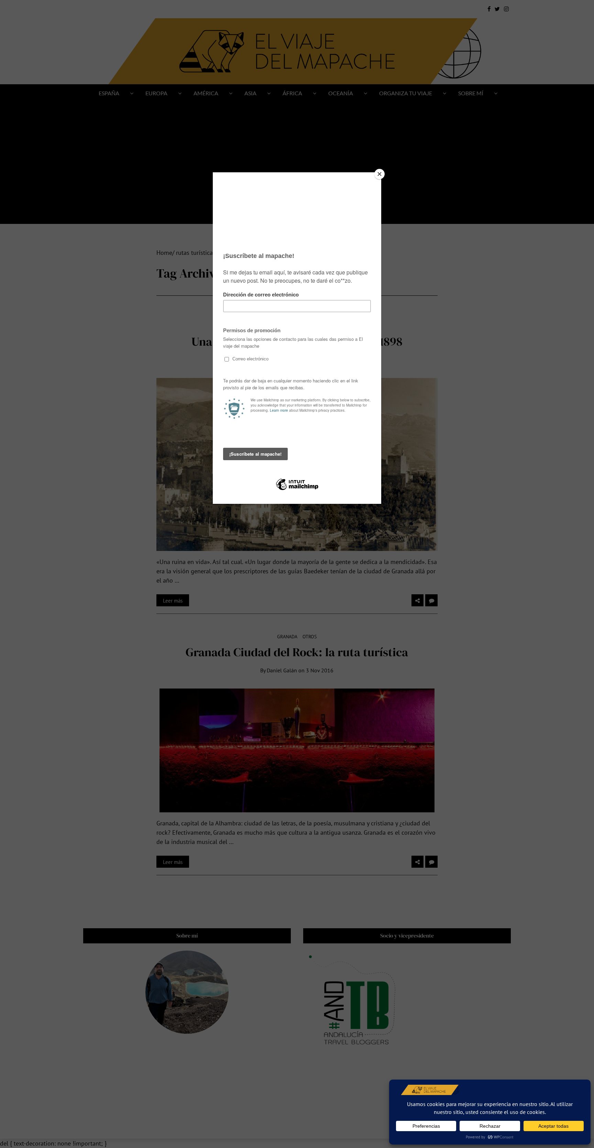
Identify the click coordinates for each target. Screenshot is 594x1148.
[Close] (379, 174)
